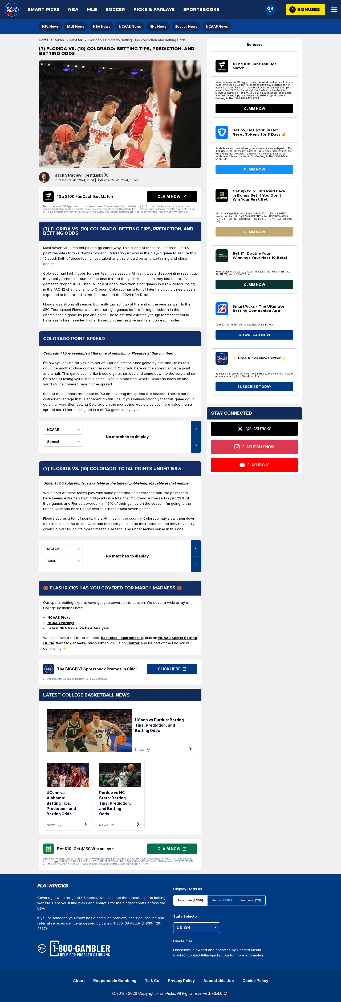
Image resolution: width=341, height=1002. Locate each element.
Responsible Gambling (114, 980)
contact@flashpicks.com (208, 955)
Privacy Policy (181, 980)
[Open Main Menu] (334, 9)
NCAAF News (217, 26)
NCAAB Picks (59, 617)
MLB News (75, 26)
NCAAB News (130, 26)
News (59, 40)
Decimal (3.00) (222, 900)
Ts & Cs (152, 980)
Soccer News (186, 26)
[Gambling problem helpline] (80, 948)
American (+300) (190, 900)
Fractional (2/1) (251, 900)
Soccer (115, 9)
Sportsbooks (201, 9)
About (79, 980)
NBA (73, 9)
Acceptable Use (218, 980)
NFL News (50, 26)
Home (43, 40)
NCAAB (76, 40)
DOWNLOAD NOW (254, 335)
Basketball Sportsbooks (122, 638)
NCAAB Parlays (60, 623)
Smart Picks (44, 9)
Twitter (133, 643)
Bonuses (254, 45)
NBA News (101, 26)
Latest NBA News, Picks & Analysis (78, 628)
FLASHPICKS (258, 465)
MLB (92, 9)
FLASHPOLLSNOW (258, 447)
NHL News (158, 26)
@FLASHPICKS (258, 428)
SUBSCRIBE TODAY (254, 386)
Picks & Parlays (154, 9)
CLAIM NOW (254, 108)
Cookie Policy (255, 980)
